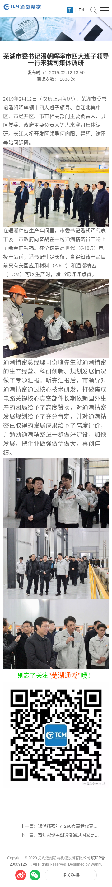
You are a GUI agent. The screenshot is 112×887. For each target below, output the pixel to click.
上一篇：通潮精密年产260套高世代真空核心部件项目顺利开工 (60, 826)
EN (81, 10)
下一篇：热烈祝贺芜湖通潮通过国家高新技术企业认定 (60, 834)
